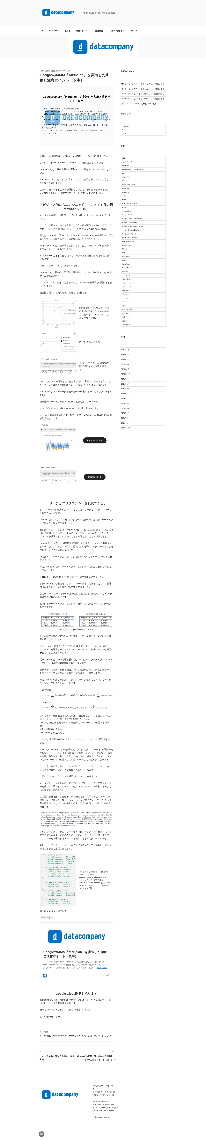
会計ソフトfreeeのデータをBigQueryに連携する (140, 104)
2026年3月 (125, 364)
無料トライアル (83, 31)
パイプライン (127, 294)
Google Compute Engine (130, 230)
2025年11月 (125, 379)
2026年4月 (125, 360)
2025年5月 (125, 408)
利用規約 (125, 313)
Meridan (71, 1036)
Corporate (125, 126)
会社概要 (99, 31)
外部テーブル (127, 317)
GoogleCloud (126, 211)
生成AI (124, 321)
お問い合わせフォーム (51, 1016)
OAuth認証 (126, 256)
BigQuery (125, 166)
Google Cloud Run (128, 215)
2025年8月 (125, 394)
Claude (124, 181)
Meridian (77, 156)
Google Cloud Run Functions (132, 218)
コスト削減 (126, 279)
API (123, 158)
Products (52, 31)
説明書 (67, 31)
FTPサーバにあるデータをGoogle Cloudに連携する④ (142, 84)
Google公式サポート (129, 234)
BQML (124, 173)
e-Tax (124, 196)
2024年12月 (125, 428)
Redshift (125, 260)
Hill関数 (47, 1036)
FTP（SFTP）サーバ (129, 203)
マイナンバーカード (129, 298)
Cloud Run (125, 188)
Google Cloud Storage (129, 222)
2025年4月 (125, 413)
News (124, 130)
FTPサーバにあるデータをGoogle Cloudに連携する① (142, 99)
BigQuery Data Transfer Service (133, 169)
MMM (78, 1036)
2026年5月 (125, 355)
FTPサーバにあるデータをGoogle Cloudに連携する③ (142, 89)
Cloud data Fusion (128, 184)
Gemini (124, 207)
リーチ (109, 1036)
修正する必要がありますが (68, 835)
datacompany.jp (63, 71)
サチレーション (87, 1036)
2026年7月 (125, 350)
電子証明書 (126, 324)
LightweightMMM (59, 1036)
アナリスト (126, 275)
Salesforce (126, 264)
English (133, 31)
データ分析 (126, 290)
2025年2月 (125, 418)
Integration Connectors (130, 237)
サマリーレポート (95, 440)
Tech (46, 1032)
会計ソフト (126, 306)
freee (124, 200)
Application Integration (129, 162)
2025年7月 (125, 398)
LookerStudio (126, 245)
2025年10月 (125, 384)
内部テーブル (127, 309)
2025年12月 (125, 374)
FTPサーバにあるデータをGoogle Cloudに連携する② (142, 94)
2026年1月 (125, 369)
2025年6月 (125, 403)
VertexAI (125, 271)
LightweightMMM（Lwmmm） (63, 162)
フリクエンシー (99, 1036)
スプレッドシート (128, 287)
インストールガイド (50, 255)
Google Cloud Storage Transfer (133, 226)
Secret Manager (127, 268)
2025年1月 (125, 423)
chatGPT (125, 177)
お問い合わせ (116, 31)
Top (41, 31)
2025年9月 (125, 389)
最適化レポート (95, 477)
